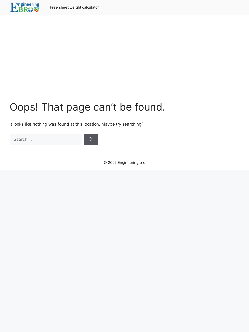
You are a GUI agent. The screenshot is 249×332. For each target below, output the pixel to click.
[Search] (91, 139)
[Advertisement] (124, 61)
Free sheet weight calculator (74, 7)
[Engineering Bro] (25, 7)
